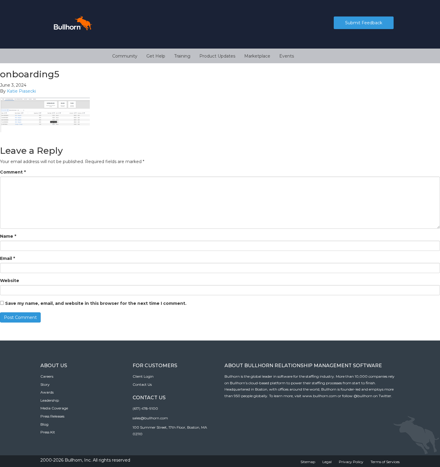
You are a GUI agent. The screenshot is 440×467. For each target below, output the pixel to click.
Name (8, 236)
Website (9, 280)
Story (45, 384)
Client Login (143, 376)
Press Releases (52, 416)
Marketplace (257, 56)
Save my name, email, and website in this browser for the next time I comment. (95, 303)
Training (182, 56)
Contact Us (142, 384)
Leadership (49, 400)
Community (124, 56)
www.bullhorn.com (319, 396)
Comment (13, 172)
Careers (46, 376)
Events (286, 56)
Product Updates (217, 56)
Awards (47, 392)
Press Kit (47, 432)
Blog (44, 424)
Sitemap (308, 462)
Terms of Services (385, 462)
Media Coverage (54, 408)
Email (7, 258)
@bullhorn (362, 396)
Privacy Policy (351, 462)
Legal (327, 462)
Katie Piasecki (21, 91)
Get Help (155, 56)
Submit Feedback (363, 22)
